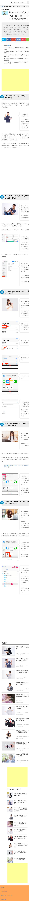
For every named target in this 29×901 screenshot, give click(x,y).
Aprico (2, 887)
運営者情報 (3, 899)
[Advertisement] (17, 777)
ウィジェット (4, 891)
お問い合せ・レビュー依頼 (6, 895)
